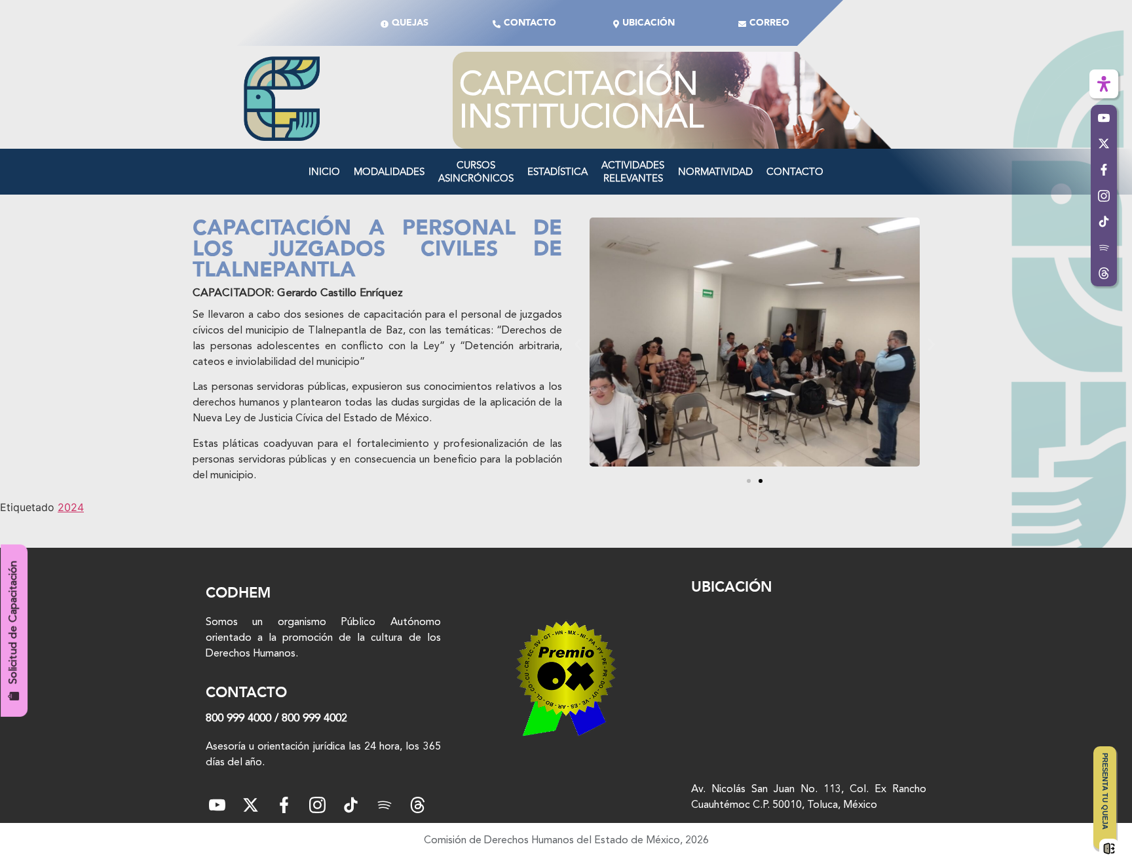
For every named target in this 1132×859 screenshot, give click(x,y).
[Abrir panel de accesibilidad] (1103, 83)
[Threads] (1104, 274)
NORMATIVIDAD (715, 171)
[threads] (417, 804)
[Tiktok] (350, 804)
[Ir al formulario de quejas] (1109, 848)
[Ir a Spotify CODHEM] (1104, 248)
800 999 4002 (314, 718)
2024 (71, 507)
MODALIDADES (389, 171)
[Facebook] (284, 804)
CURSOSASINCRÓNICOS (476, 172)
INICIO (324, 171)
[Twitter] (250, 804)
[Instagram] (317, 804)
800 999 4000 (238, 718)
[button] (578, 344)
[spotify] (384, 804)
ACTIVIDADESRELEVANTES (632, 172)
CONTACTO (794, 171)
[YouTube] (217, 804)
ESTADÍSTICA (557, 171)
